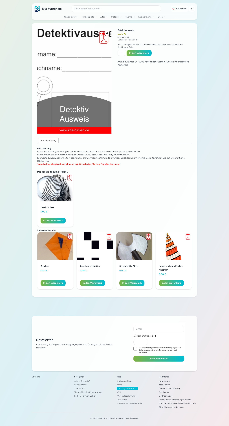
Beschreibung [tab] (48, 140)
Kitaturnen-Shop (124, 381)
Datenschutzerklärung (148, 350)
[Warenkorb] (192, 9)
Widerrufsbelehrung (126, 396)
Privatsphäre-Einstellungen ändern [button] (175, 399)
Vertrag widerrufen (127, 388)
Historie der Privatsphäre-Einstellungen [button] (177, 403)
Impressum (164, 381)
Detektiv (171, 61)
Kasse (119, 385)
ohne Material (80, 385)
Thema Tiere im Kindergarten (88, 392)
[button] (107, 33)
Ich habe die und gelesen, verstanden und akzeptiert (160, 350)
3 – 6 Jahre (79, 388)
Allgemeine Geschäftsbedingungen (163, 348)
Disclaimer (164, 392)
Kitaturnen (43, 161)
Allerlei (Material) (82, 381)
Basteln (161, 61)
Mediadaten (164, 385)
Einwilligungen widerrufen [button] (171, 407)
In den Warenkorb (139, 53)
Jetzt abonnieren (159, 358)
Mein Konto (122, 399)
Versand (125, 37)
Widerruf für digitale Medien (130, 403)
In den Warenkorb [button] (53, 220)
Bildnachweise (165, 396)
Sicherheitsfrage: (144, 336)
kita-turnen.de (52, 8)
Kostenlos (123, 65)
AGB (119, 392)
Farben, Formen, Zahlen (85, 396)
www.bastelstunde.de (99, 158)
